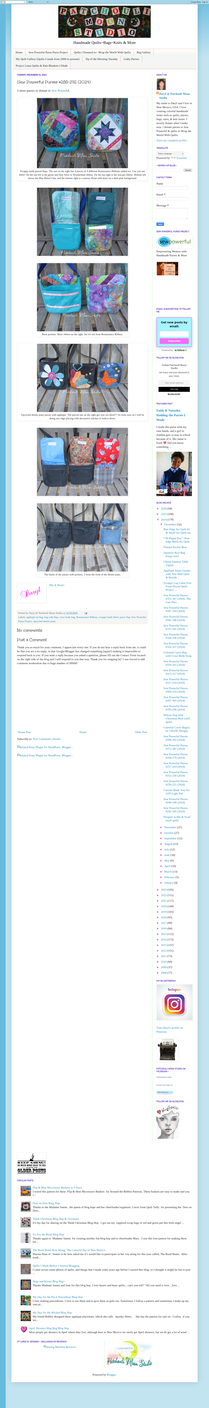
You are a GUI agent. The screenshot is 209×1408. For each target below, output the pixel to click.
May (167, 860)
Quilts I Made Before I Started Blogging (56, 1265)
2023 (164, 889)
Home (19, 52)
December (170, 524)
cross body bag (67, 617)
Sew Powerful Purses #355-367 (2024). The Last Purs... (177, 599)
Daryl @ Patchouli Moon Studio (174, 95)
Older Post (141, 732)
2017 (164, 922)
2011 (164, 956)
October (169, 832)
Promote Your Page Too (164, 1085)
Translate (181, 157)
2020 (164, 906)
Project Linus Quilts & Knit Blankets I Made (42, 65)
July (167, 849)
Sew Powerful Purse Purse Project (48, 52)
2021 (164, 900)
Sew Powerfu (59, 90)
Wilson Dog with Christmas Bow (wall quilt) (177, 718)
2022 (164, 895)
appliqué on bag (34, 617)
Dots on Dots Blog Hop (46, 1203)
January (169, 882)
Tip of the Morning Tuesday (101, 59)
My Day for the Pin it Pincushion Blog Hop (58, 1296)
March (168, 871)
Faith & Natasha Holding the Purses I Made (170, 415)
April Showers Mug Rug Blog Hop (49, 1328)
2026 (164, 508)
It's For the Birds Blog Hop (48, 1234)
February (169, 877)
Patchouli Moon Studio (164, 1077)
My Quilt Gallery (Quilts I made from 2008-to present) (47, 59)
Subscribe (174, 341)
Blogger (111, 1374)
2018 (164, 917)
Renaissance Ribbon (86, 617)
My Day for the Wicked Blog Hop (52, 1312)
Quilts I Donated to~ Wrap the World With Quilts (102, 52)
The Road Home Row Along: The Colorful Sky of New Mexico (69, 1250)
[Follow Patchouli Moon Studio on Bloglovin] (164, 1093)
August (168, 843)
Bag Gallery (144, 52)
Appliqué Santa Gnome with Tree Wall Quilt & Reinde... (177, 574)
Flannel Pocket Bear (175, 547)
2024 (164, 519)
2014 (164, 939)
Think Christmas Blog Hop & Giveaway (56, 1218)
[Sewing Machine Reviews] (60, 1346)
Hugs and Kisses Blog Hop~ (49, 1281)
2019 (164, 911)
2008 (164, 972)
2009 (164, 967)
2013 (164, 945)
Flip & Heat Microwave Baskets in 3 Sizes (57, 1187)
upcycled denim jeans (44, 621)
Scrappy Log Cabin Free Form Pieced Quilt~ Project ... (178, 586)
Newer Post (24, 732)
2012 (164, 950)
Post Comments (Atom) (46, 738)
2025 (164, 514)
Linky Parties (131, 59)
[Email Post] (85, 613)
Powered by (167, 350)
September (170, 838)
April (167, 866)
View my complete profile (171, 140)
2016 (164, 928)
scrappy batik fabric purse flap (114, 617)
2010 (164, 961)
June (167, 855)
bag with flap (51, 617)
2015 (164, 933)
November (170, 827)
